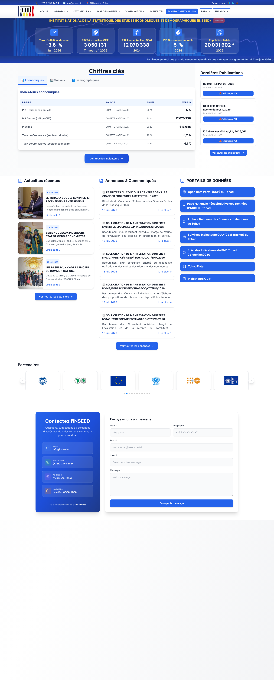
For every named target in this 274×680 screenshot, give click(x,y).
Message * (116, 470)
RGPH (204, 11)
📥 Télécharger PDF (228, 93)
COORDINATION (133, 11)
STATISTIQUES (81, 11)
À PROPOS (59, 11)
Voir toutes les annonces (135, 345)
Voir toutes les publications (226, 152)
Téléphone (178, 425)
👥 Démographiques (85, 80)
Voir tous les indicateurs (104, 158)
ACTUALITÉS (156, 11)
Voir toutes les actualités (54, 296)
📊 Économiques (32, 80)
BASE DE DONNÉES (107, 11)
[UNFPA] (193, 380)
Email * (113, 440)
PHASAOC (220, 11)
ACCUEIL (45, 11)
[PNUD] (231, 380)
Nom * (113, 425)
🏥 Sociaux (57, 80)
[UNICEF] (156, 380)
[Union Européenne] (118, 380)
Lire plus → (165, 210)
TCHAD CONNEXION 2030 (182, 11)
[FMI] (42, 380)
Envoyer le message (172, 503)
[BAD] (80, 380)
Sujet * (113, 455)
